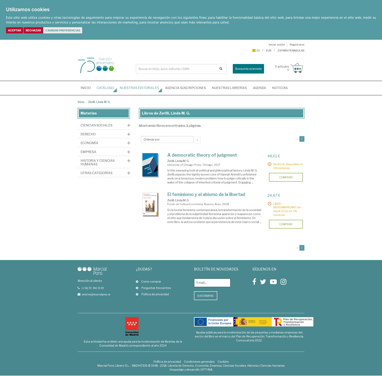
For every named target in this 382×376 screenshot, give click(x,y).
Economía (89, 143)
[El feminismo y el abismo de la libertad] (150, 204)
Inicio (87, 88)
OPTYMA (206, 369)
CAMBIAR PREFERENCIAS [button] (62, 30)
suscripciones (185, 88)
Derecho (88, 134)
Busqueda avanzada (248, 68)
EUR (268, 50)
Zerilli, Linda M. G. (99, 102)
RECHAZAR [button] (33, 30)
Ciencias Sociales (96, 125)
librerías (229, 88)
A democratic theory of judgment (202, 155)
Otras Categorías (96, 173)
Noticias (280, 88)
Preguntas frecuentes (156, 288)
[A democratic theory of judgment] (150, 165)
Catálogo (105, 88)
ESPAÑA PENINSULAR (291, 50)
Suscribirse (205, 295)
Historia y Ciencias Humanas (98, 162)
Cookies (223, 361)
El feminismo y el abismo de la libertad (206, 194)
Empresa (88, 152)
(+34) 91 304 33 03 (93, 288)
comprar (285, 177)
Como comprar (151, 281)
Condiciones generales (199, 361)
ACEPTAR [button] (14, 30)
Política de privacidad (155, 294)
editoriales (139, 88)
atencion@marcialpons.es (96, 294)
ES (258, 50)
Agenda (259, 88)
